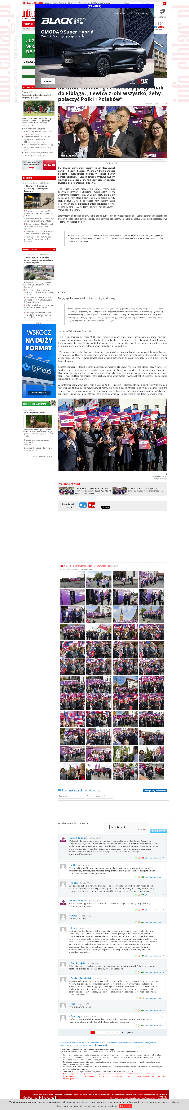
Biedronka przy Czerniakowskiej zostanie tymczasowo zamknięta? (38, 232)
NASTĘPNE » (127, 1032)
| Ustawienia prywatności (161, 1095)
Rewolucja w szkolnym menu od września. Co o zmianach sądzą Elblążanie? (38, 239)
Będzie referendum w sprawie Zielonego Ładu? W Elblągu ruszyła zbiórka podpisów (37, 299)
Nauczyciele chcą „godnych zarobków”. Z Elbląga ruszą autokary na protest (38, 292)
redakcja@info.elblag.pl (42, 1094)
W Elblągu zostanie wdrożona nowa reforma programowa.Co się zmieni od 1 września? (38, 314)
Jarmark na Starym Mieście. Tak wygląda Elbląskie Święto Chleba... (37, 139)
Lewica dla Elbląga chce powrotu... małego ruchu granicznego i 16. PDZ (145, 491)
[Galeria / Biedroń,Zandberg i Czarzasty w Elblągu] (72, 579)
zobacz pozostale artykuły (43, 456)
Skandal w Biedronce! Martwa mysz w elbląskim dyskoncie (36, 188)
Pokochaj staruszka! (34, 412)
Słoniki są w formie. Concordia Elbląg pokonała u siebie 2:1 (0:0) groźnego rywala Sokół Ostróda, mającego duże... (36, 121)
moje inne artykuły (159, 476)
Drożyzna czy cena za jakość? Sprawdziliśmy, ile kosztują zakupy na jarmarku (38, 213)
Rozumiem (125, 1106)
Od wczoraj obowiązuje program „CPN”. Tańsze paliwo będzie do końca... (38, 307)
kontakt (58, 1094)
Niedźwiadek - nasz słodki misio (37, 448)
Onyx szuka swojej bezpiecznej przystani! (36, 441)
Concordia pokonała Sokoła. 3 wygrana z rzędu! (36, 96)
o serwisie (68, 1094)
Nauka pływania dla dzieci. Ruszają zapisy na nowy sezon (38, 146)
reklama (131, 1094)
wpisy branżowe (119, 1094)
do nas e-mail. (101, 1045)
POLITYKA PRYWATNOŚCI (99, 1094)
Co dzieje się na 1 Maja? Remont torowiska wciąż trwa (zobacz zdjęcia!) (38, 226)
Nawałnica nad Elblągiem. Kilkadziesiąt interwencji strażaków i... (38, 131)
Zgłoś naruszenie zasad (152, 858)
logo (76, 1094)
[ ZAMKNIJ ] (94, 6)
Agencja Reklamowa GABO (156, 1098)
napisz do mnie (160, 479)
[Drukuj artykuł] (146, 106)
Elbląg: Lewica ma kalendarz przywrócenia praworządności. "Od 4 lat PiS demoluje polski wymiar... (93, 491)
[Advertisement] (142, 187)
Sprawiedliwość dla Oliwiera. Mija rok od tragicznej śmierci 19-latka (38, 219)
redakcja (83, 1094)
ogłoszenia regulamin (145, 1094)
